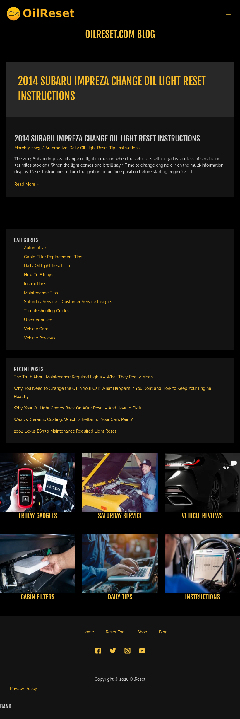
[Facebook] (98, 650)
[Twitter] (112, 650)
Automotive (56, 148)
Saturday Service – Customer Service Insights (68, 301)
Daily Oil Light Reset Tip (92, 148)
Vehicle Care (36, 329)
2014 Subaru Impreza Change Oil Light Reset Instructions (107, 138)
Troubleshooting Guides (46, 310)
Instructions (128, 148)
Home (88, 632)
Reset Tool (116, 632)
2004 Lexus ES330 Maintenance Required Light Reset (65, 431)
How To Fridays (38, 274)
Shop (142, 632)
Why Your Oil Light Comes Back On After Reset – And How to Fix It (77, 408)
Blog (163, 632)
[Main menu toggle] (228, 14)
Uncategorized (38, 319)
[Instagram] (127, 650)
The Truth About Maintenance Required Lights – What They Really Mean (83, 377)
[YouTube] (142, 650)
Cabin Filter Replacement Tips (53, 257)
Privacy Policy (23, 688)
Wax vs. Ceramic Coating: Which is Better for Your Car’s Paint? (73, 419)
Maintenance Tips (41, 293)
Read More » (26, 185)
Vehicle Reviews (39, 338)
